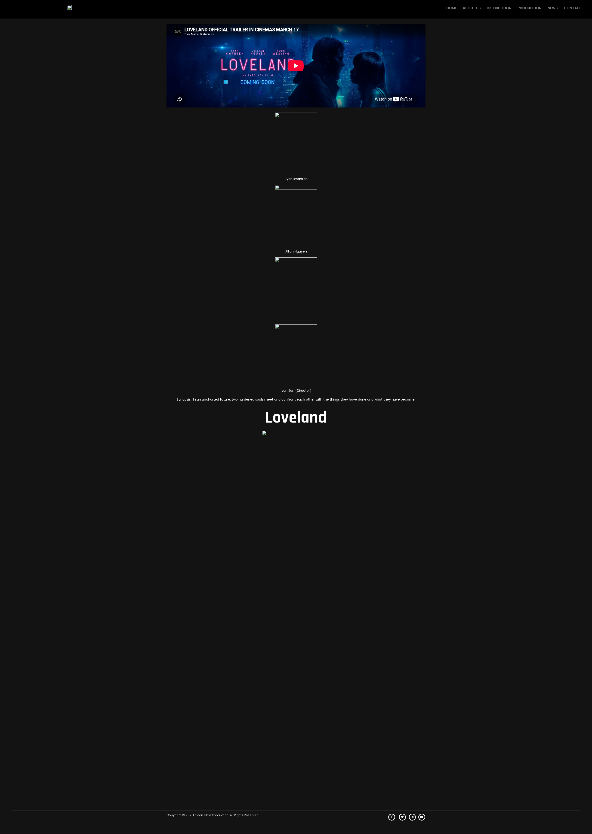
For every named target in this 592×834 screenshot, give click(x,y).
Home (451, 8)
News (553, 8)
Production (530, 8)
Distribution (499, 8)
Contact (573, 8)
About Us (472, 8)
